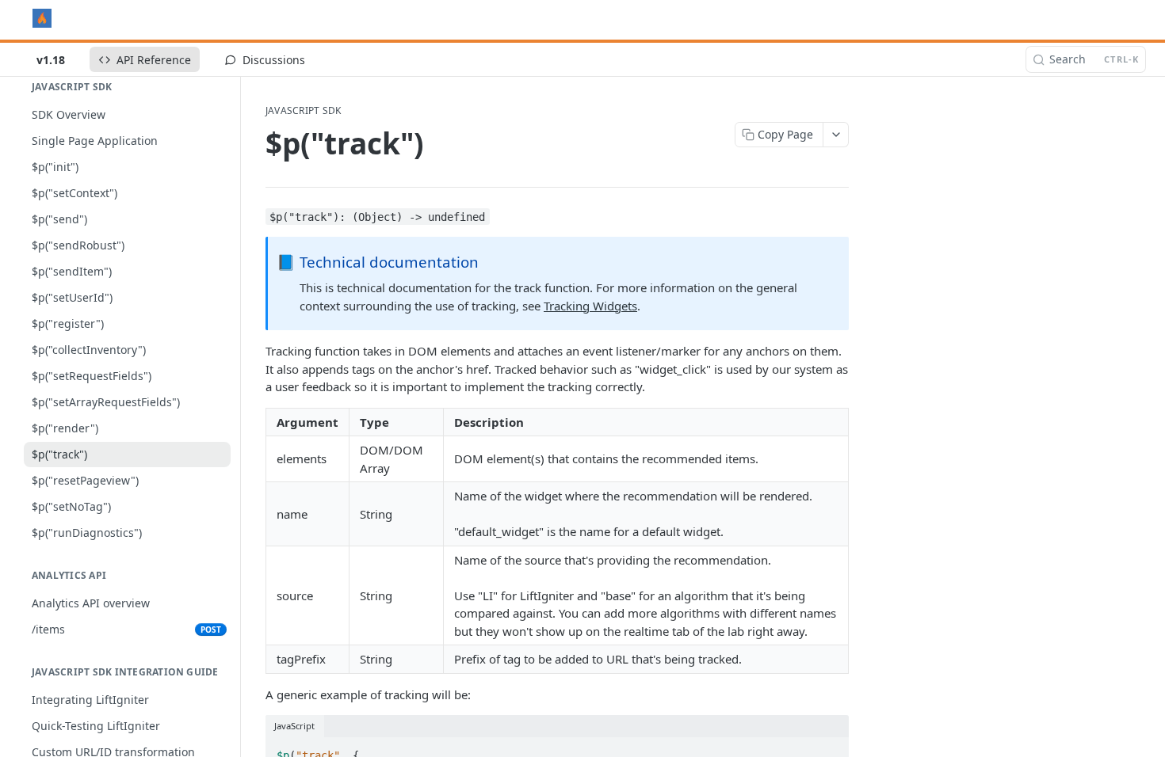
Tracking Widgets (590, 306)
